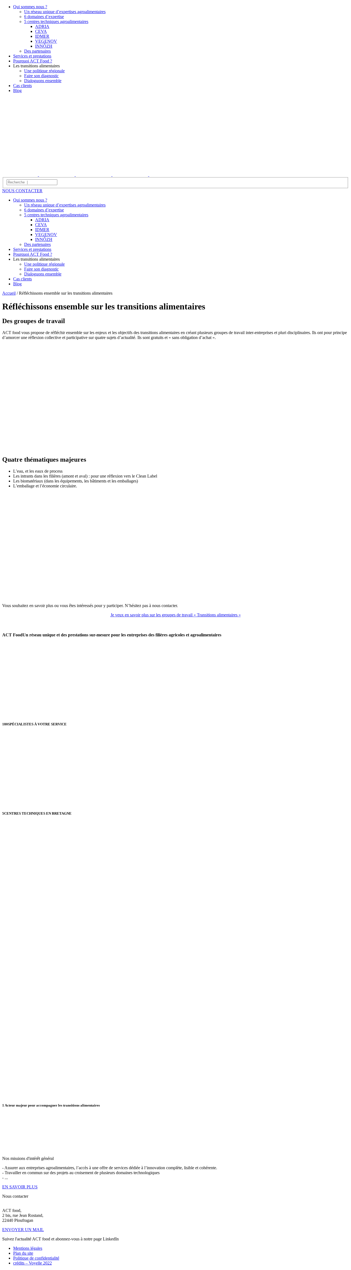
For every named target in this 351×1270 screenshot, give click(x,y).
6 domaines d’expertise (44, 16)
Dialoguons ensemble (42, 80)
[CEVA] (94, 174)
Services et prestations (32, 56)
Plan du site (23, 1253)
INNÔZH (43, 46)
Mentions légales (27, 1248)
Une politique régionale (44, 70)
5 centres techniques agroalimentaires (56, 21)
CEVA (41, 31)
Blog (17, 90)
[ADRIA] (20, 174)
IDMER (42, 36)
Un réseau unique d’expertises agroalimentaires (65, 11)
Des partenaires (37, 51)
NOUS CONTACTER (22, 190)
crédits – (32, 1263)
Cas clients (22, 85)
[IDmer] (130, 174)
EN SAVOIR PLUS (20, 1187)
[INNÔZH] (57, 174)
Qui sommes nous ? (30, 6)
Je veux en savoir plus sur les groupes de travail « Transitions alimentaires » (176, 615)
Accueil (9, 293)
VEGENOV (46, 41)
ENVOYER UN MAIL (23, 1229)
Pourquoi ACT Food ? (32, 61)
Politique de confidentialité (36, 1258)
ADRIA (42, 26)
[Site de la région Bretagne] (23, 1149)
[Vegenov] (167, 174)
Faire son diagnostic (41, 75)
